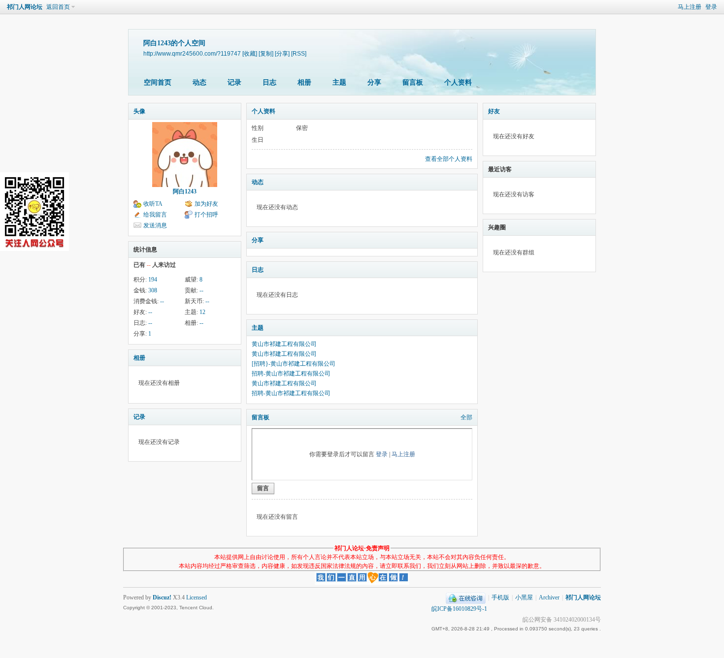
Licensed (196, 597)
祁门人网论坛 (24, 6)
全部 (466, 417)
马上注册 (689, 6)
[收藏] (249, 53)
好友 (494, 111)
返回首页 (58, 6)
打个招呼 (206, 214)
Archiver (549, 597)
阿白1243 (185, 191)
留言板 (412, 82)
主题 (339, 82)
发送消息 (155, 225)
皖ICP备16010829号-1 (459, 608)
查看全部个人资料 (448, 159)
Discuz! (162, 597)
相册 (304, 82)
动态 (199, 82)
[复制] (266, 53)
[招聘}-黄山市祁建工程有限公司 (293, 363)
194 (152, 279)
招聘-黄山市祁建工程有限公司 (291, 373)
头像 (139, 111)
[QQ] (466, 597)
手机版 (500, 597)
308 (152, 290)
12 (202, 312)
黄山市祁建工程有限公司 (284, 344)
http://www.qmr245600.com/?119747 (192, 53)
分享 (374, 82)
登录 (711, 6)
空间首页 (157, 82)
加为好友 (206, 203)
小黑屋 (524, 597)
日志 (269, 82)
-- (201, 290)
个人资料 (458, 82)
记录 (234, 82)
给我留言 (155, 214)
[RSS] (298, 53)
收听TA (153, 203)
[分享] (282, 53)
